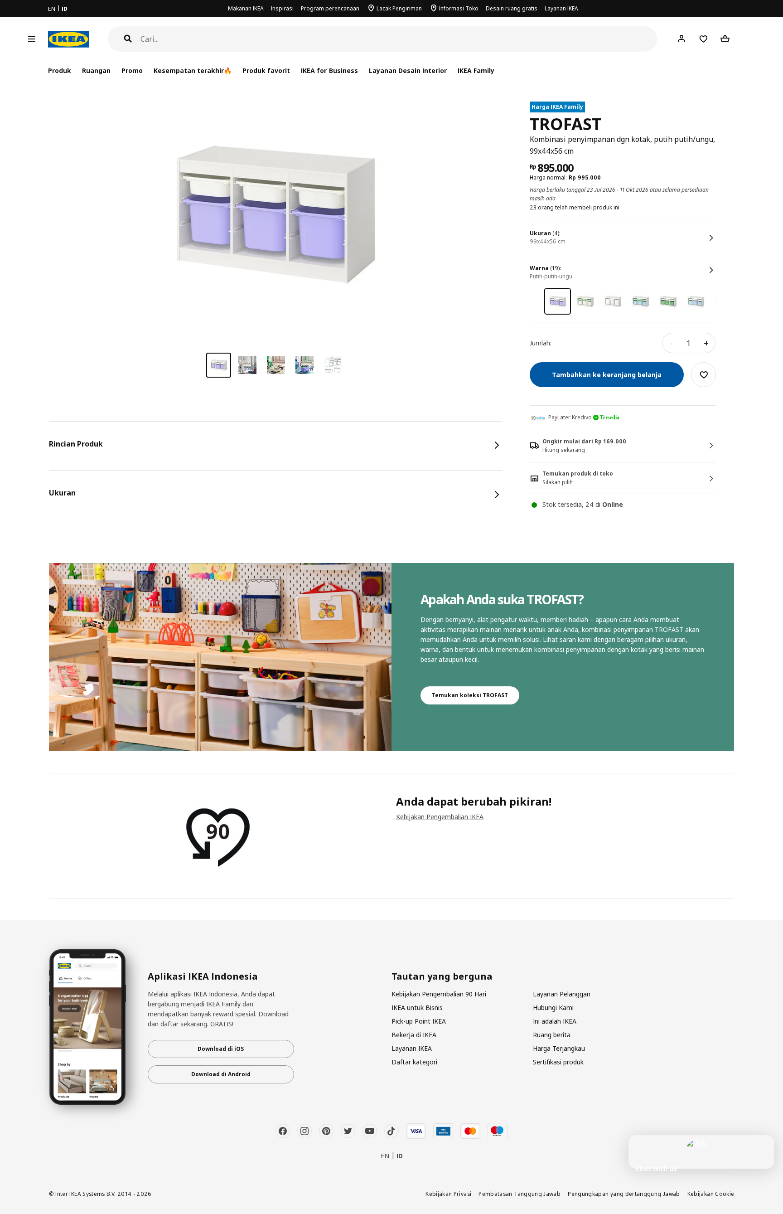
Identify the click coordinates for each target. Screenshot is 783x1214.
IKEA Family (476, 70)
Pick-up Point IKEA (419, 1021)
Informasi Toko (458, 8)
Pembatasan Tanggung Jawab (519, 1193)
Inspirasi (282, 8)
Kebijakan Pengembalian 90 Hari (439, 994)
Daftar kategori (414, 1062)
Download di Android (221, 1074)
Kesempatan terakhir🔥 (193, 70)
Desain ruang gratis (511, 8)
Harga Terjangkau (559, 1048)
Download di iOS (221, 1049)
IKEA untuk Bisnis (417, 1007)
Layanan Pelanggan (561, 994)
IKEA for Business (329, 70)
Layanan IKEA (561, 8)
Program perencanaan (330, 8)
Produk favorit (266, 70)
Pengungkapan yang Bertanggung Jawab (624, 1193)
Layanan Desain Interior (408, 70)
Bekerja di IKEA (414, 1034)
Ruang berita (551, 1034)
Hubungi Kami (553, 1007)
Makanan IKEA (246, 8)
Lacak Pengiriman (399, 8)
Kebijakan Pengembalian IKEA (439, 816)
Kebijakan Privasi (448, 1193)
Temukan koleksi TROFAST (470, 695)
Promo (132, 70)
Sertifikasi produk (558, 1062)
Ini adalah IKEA (554, 1021)
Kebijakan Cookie (711, 1193)
